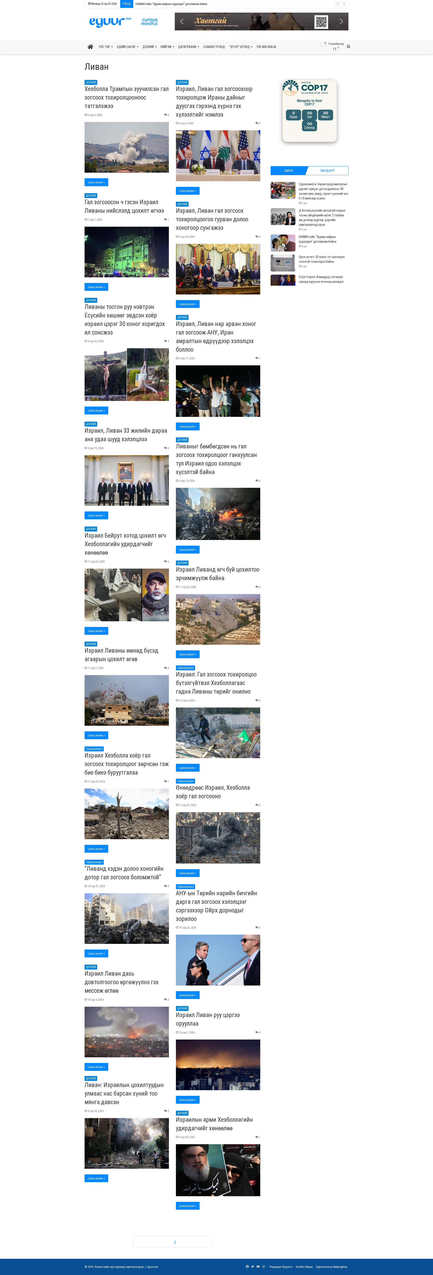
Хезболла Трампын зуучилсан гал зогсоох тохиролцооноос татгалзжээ (127, 97)
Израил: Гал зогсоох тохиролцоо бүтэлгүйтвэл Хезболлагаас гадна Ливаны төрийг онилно (216, 683)
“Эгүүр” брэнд (239, 47)
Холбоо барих (304, 1266)
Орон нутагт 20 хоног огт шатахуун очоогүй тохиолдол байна (169, 4)
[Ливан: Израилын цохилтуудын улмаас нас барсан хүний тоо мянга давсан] (127, 1145)
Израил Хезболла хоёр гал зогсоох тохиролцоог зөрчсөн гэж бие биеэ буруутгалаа (127, 764)
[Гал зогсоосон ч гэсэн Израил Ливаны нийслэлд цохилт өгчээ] (127, 252)
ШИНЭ (289, 171)
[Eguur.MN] (123, 23)
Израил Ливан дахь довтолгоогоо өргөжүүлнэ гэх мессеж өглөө (122, 982)
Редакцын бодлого (281, 1266)
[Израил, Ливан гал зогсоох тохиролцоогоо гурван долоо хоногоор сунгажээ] (218, 269)
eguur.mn (152, 1266)
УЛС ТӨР (104, 47)
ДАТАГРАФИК (187, 47)
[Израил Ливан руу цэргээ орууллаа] (218, 1065)
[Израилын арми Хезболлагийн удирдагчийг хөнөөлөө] (218, 1170)
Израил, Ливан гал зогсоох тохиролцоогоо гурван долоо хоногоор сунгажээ (212, 219)
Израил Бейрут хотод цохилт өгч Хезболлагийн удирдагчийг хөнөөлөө (125, 544)
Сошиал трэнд (214, 47)
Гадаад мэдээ (185, 667)
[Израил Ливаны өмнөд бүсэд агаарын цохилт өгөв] (127, 700)
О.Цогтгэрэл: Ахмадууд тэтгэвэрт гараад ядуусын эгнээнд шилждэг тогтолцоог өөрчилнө (321, 281)
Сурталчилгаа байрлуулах (331, 1266)
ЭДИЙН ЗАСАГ (126, 47)
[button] (264, 21)
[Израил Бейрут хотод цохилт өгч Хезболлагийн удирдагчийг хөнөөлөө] (127, 595)
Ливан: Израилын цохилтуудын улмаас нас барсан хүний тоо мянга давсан (124, 1095)
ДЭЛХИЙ (148, 47)
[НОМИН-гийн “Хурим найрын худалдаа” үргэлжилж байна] (283, 243)
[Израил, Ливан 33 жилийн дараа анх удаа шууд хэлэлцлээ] (127, 480)
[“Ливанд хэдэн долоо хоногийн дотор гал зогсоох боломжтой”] (127, 918)
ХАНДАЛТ (327, 171)
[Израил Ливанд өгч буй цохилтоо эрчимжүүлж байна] (218, 619)
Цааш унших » (96, 182)
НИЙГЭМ (166, 47)
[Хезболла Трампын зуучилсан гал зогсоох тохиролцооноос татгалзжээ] (127, 147)
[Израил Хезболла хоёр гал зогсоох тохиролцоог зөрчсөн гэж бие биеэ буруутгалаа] (127, 814)
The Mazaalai (266, 47)
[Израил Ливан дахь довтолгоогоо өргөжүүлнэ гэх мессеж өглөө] (127, 1032)
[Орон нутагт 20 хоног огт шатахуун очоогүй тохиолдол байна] (283, 263)
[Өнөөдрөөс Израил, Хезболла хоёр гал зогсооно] (218, 838)
